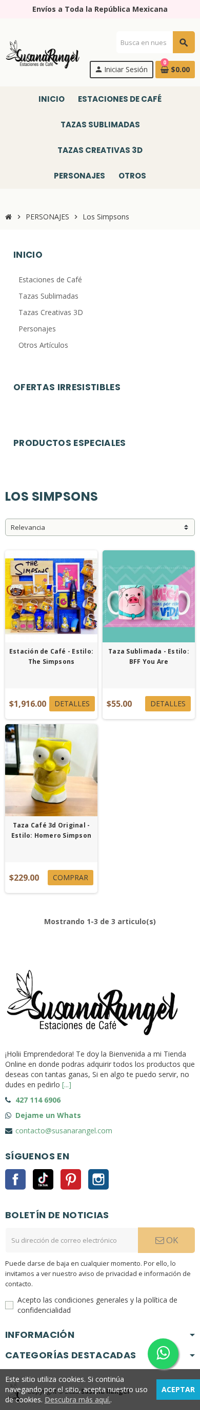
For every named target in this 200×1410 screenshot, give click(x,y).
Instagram (98, 1179)
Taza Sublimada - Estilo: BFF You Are (148, 656)
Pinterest (71, 1179)
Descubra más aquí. (77, 1399)
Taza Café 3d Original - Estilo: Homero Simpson (51, 830)
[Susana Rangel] (43, 54)
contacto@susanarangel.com (63, 1130)
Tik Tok (43, 1179)
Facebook (15, 1179)
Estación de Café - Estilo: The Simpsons (51, 656)
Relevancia (28, 527)
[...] (66, 1084)
